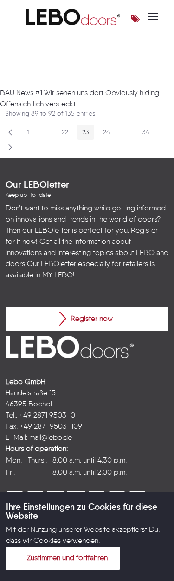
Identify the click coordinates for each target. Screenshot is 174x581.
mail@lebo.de (50, 438)
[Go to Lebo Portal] (73, 17)
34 (148, 134)
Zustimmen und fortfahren (66, 558)
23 (88, 134)
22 (67, 134)
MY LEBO (57, 275)
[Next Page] (10, 147)
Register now (91, 319)
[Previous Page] (10, 132)
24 (109, 134)
